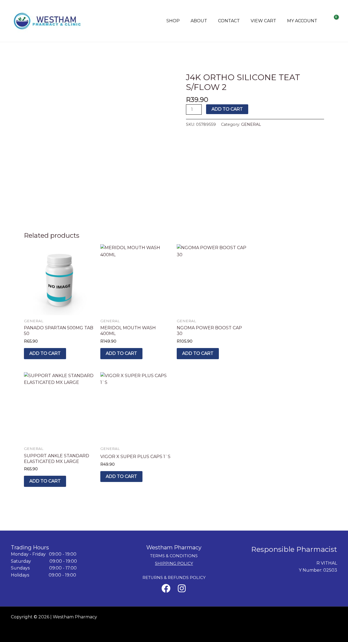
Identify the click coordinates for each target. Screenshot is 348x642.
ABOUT (199, 20)
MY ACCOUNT (302, 20)
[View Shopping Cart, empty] (332, 21)
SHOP (173, 20)
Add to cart (227, 109)
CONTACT (229, 20)
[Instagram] (181, 588)
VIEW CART (263, 20)
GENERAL (251, 124)
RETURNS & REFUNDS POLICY (174, 577)
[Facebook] (165, 588)
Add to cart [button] (45, 353)
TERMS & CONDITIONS (174, 555)
